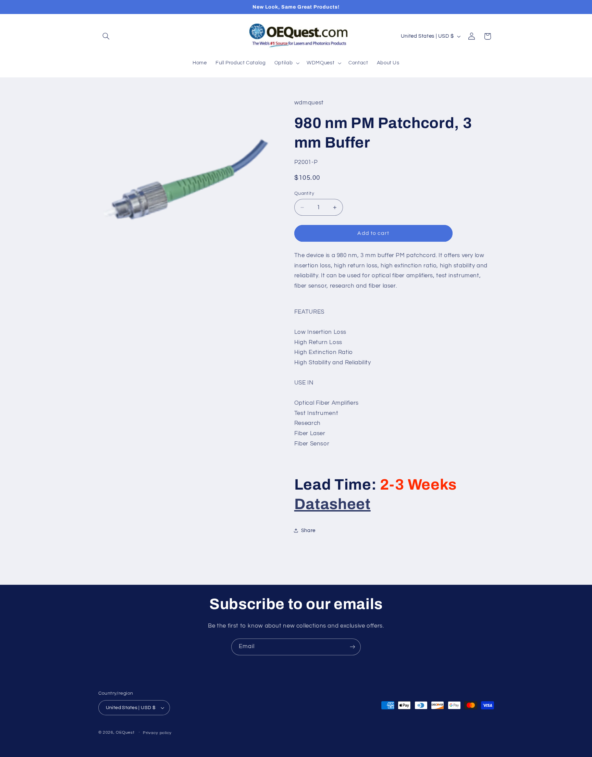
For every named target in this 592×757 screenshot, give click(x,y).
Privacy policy (157, 733)
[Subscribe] (352, 647)
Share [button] (308, 530)
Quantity (304, 193)
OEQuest (125, 732)
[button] (106, 36)
